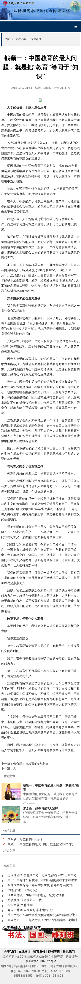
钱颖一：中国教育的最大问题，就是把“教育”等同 (40, 844)
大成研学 (22, 39)
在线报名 (25, 951)
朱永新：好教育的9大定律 (30, 763)
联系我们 (69, 951)
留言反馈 (39, 951)
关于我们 (10, 951)
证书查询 (54, 951)
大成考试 (36, 39)
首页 (9, 39)
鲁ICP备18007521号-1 (41, 961)
